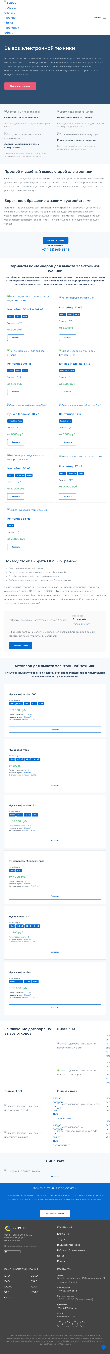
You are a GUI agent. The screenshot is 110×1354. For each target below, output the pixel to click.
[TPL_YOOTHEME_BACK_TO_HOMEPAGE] (11, 17)
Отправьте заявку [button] (20, 86)
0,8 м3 (20, 759)
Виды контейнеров (68, 1244)
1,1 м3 (12, 759)
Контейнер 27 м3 (70, 466)
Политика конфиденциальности (20, 1246)
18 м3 (35, 815)
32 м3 (12, 815)
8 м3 (41, 704)
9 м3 (34, 704)
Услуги (61, 1239)
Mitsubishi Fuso (67, 370)
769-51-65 (81, 624)
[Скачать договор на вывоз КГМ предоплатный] (81, 1046)
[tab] (52, 1176)
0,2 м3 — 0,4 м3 (32, 759)
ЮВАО (8, 1286)
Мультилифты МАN (20, 972)
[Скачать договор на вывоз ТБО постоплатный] (28, 1135)
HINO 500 (20, 475)
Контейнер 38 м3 (18, 518)
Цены (60, 1255)
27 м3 (19, 815)
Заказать (16, 337)
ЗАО (6, 1292)
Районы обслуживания (71, 1250)
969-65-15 (67, 1290)
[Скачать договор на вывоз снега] (81, 1106)
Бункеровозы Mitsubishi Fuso (26, 861)
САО (7, 1297)
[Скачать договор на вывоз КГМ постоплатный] (81, 1073)
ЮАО (34, 1286)
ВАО (7, 1281)
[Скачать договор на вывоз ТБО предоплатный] (28, 1108)
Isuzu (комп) (65, 421)
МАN (29, 475)
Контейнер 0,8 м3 (19, 363)
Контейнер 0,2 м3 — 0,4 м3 (25, 309)
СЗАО (34, 1281)
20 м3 (27, 815)
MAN (25, 316)
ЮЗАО (34, 1292)
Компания (63, 1234)
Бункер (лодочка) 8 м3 (74, 363)
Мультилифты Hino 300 (22, 694)
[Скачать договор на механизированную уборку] (81, 1129)
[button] (100, 18)
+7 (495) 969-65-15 (55, 249)
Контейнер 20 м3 (18, 468)
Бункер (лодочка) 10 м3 (23, 414)
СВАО (34, 1275)
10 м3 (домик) (16, 704)
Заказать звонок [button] (20, 645)
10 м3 (27, 704)
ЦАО (7, 1275)
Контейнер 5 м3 (70, 414)
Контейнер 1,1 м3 (70, 307)
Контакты (62, 1261)
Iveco (10, 316)
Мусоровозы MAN (19, 916)
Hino (18, 316)
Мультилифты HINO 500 (23, 805)
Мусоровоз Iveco (19, 750)
